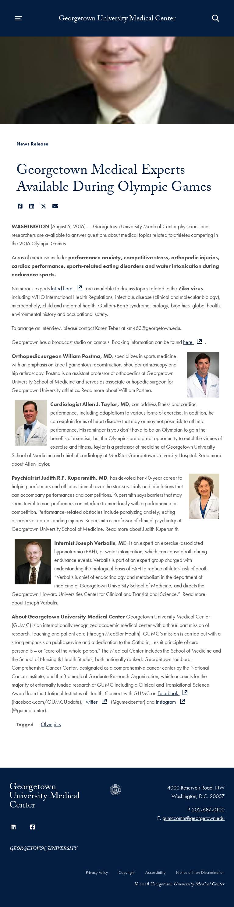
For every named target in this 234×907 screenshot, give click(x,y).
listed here (62, 288)
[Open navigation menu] (18, 18)
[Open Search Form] (215, 18)
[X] (43, 206)
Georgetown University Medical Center (117, 19)
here (188, 341)
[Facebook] (19, 206)
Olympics (51, 724)
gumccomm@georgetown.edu (193, 817)
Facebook (168, 693)
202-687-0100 (208, 809)
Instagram (166, 701)
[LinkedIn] (31, 206)
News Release (32, 144)
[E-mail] (55, 206)
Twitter (91, 701)
